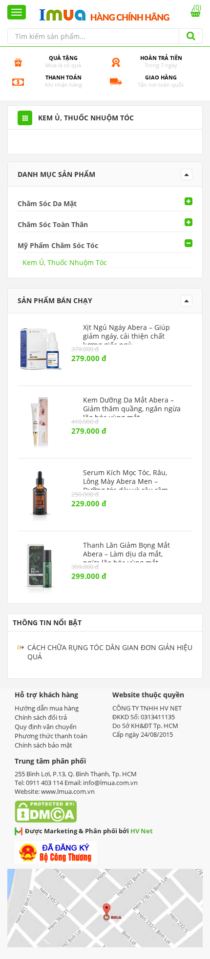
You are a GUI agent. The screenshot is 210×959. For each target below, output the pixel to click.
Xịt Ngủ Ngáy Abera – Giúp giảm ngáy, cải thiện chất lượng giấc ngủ (126, 336)
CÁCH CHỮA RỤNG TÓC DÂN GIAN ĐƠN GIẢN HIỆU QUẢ (109, 652)
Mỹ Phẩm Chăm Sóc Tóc (58, 245)
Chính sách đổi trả (41, 717)
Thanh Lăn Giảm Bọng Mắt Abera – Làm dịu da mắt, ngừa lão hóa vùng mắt (126, 554)
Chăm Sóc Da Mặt (47, 203)
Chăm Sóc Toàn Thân (53, 224)
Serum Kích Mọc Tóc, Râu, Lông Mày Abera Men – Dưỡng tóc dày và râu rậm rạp (125, 485)
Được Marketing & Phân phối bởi (89, 830)
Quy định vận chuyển (46, 726)
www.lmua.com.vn (68, 791)
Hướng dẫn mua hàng (47, 708)
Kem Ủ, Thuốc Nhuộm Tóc (64, 262)
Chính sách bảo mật (43, 745)
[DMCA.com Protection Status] (48, 808)
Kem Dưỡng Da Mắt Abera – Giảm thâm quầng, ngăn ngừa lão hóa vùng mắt (132, 409)
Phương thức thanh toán (51, 735)
